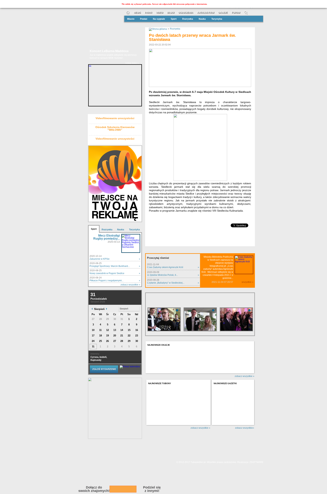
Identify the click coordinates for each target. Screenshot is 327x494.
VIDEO (159, 12)
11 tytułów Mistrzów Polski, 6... (162, 275)
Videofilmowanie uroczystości (115, 118)
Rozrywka (187, 19)
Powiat (143, 19)
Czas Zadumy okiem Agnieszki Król (165, 267)
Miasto (130, 19)
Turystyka (216, 19)
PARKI (148, 12)
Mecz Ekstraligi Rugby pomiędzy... (106, 237)
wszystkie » (247, 282)
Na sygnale (159, 19)
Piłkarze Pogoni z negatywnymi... (106, 280)
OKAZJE (222, 12)
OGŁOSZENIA (185, 12)
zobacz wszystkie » (130, 284)
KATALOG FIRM (205, 12)
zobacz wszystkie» (244, 428)
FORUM (236, 12)
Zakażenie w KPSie (100, 259)
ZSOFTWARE (256, 462)
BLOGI (170, 12)
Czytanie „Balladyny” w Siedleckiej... (165, 282)
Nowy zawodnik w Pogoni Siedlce (107, 273)
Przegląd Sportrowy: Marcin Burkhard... (110, 266)
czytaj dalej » (132, 64)
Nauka (202, 19)
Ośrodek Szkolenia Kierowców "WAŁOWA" (115, 128)
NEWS (137, 12)
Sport (174, 19)
